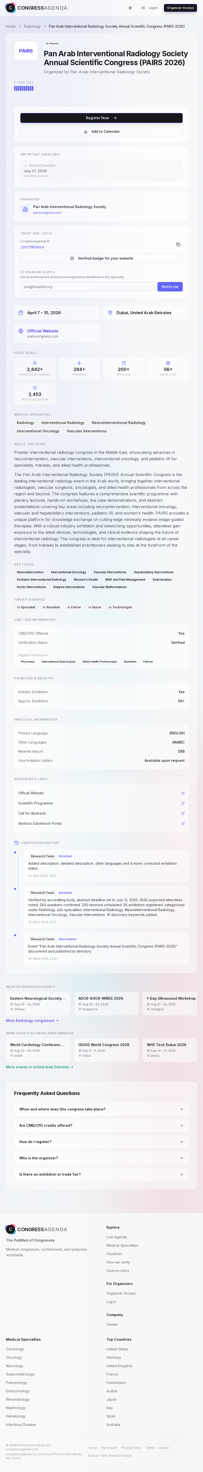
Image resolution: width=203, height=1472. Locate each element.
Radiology (32, 26)
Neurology (14, 1366)
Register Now (97, 118)
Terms (150, 1448)
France (112, 1374)
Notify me (170, 287)
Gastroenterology (20, 1374)
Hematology (16, 1416)
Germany (113, 1357)
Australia (113, 1424)
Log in (153, 8)
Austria (111, 1391)
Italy (109, 1408)
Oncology (14, 1357)
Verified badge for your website (105, 258)
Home (11, 26)
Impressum (109, 1448)
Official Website (42, 330)
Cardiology (15, 1349)
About (92, 1448)
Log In (111, 1302)
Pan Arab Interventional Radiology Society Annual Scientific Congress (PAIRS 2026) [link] (117, 26)
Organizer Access (180, 8)
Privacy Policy (131, 1448)
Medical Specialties (122, 1245)
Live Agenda (116, 1237)
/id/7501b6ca (32, 247)
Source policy (117, 1270)
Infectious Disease (21, 1424)
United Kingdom (119, 1366)
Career (112, 1324)
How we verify (118, 1262)
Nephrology (15, 1408)
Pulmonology (16, 1382)
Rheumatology (17, 1399)
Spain (111, 1416)
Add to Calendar (106, 131)
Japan (111, 1399)
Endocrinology (18, 1391)
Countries (114, 1254)
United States (117, 1349)
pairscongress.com (47, 212)
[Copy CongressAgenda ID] (178, 244)
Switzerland (116, 1382)
